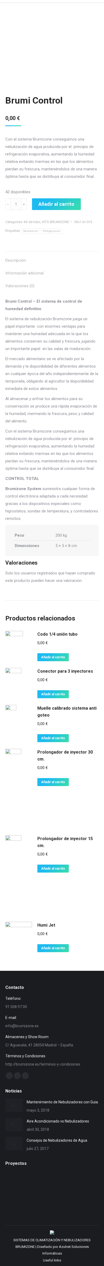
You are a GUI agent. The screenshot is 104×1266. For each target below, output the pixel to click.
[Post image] (14, 1105)
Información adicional (24, 273)
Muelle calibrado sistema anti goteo (67, 712)
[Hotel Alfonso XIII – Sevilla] (56, 1182)
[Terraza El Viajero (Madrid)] (77, 1203)
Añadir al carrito (56, 204)
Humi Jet (46, 925)
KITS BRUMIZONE (55, 222)
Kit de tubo (32, 222)
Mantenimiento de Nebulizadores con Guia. (63, 1102)
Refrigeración (51, 230)
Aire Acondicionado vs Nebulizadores (58, 1121)
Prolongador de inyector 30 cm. (65, 756)
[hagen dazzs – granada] (36, 1182)
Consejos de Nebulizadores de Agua (57, 1140)
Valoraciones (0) (19, 285)
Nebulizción (30, 230)
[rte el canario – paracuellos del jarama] (77, 1182)
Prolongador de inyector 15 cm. (65, 842)
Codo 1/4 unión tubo (57, 634)
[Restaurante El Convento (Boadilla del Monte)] (15, 1203)
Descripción (15, 260)
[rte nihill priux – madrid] (56, 1203)
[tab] (52, 257)
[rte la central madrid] (36, 1203)
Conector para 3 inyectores (65, 671)
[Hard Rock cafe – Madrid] (15, 1182)
